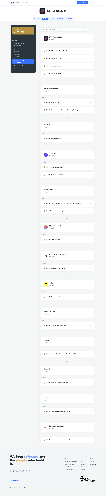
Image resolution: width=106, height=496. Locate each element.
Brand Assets (69, 467)
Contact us (93, 464)
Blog (82, 461)
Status (92, 461)
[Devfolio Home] (15, 3)
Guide (91, 459)
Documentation (69, 469)
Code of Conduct (70, 464)
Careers (83, 464)
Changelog (84, 467)
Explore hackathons (71, 461)
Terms (82, 472)
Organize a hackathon (71, 459)
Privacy (83, 469)
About (82, 459)
